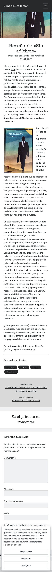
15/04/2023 (26, 59)
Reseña (22, 360)
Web (6, 513)
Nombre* (8, 488)
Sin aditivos (11, 372)
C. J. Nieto (10, 367)
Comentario (10, 457)
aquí (33, 349)
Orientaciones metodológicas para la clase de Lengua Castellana (26, 389)
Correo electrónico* (14, 501)
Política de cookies (12, 544)
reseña (35, 367)
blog (13, 69)
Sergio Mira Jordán (16, 6)
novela (23, 367)
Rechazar (26, 558)
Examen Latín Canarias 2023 (26, 400)
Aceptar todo (26, 551)
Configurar (26, 565)
